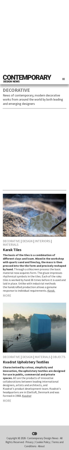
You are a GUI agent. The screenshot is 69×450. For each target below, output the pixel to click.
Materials (10, 245)
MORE (7, 295)
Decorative (11, 241)
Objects (59, 357)
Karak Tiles (12, 249)
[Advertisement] (34, 36)
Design (27, 241)
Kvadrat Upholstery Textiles (26, 361)
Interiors (42, 241)
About (41, 446)
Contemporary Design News (42, 438)
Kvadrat (26, 396)
